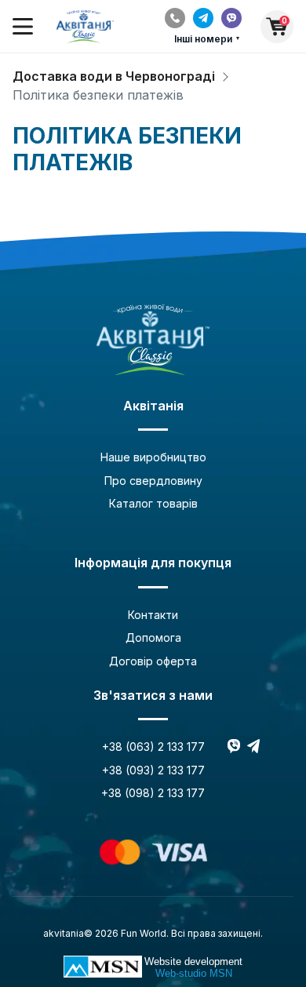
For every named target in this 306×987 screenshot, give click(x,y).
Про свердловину (153, 480)
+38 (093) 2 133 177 (153, 770)
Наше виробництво (153, 457)
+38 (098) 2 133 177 (153, 792)
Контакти (153, 614)
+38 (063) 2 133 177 (153, 746)
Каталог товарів (153, 503)
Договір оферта (153, 661)
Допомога (153, 637)
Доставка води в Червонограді (114, 76)
